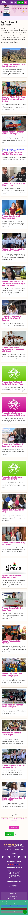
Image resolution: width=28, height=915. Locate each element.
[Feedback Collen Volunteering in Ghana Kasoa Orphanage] (14, 573)
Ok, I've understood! (14, 905)
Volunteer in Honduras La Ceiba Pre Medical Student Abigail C (13, 132)
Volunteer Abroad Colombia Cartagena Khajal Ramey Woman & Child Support (13, 349)
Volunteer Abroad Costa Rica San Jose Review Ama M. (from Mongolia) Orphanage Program (13, 283)
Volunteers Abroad (4, 2)
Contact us (11, 2)
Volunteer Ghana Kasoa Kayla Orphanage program (11, 217)
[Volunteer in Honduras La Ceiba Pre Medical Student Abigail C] (14, 130)
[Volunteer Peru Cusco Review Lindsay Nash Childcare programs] (14, 62)
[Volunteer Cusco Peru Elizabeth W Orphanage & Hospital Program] (14, 442)
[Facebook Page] (3, 857)
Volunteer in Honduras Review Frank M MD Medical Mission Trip (13, 249)
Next (12, 820)
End (16, 820)
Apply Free (20, 2)
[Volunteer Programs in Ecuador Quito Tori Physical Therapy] (14, 764)
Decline (14, 908)
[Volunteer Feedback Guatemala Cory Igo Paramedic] (14, 541)
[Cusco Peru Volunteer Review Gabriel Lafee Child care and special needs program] (14, 95)
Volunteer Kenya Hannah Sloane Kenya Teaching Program (12, 674)
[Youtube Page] (9, 857)
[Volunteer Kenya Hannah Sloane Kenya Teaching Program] (14, 672)
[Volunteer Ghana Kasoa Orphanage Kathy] (14, 508)
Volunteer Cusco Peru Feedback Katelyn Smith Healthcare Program (13, 383)
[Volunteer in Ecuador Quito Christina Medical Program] (14, 181)
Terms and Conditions (14, 899)
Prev (6, 818)
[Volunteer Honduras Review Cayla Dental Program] (14, 606)
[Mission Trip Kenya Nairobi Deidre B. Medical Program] (14, 796)
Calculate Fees (15, 2)
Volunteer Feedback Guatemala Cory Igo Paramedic (13, 543)
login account (19, 834)
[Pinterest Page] (25, 857)
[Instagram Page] (14, 857)
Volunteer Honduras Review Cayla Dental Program (12, 609)
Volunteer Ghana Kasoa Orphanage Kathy (13, 510)
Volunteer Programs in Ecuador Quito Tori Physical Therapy (13, 766)
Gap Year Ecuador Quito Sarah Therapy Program (11, 733)
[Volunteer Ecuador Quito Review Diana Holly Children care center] (14, 150)
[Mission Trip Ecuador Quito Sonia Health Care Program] (14, 703)
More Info (14, 911)
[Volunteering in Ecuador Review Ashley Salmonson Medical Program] (14, 411)
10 (25, 818)
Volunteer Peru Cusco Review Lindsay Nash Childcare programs (13, 65)
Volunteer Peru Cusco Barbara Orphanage (11, 641)
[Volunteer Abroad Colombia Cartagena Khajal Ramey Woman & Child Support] (14, 346)
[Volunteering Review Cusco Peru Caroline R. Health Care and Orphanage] (14, 314)
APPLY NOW (9, 834)
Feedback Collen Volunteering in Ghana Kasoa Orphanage (12, 576)
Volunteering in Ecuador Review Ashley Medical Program (12, 478)
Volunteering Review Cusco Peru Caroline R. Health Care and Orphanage (12, 318)
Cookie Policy (14, 896)
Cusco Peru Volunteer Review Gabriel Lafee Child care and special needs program (13, 99)
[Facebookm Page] (19, 857)
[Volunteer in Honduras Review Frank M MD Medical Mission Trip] (14, 247)
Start (3, 818)
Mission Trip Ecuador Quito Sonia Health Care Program (12, 705)
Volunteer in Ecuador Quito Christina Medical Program (13, 184)
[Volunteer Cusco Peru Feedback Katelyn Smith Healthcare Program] (14, 380)
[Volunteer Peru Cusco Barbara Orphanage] (14, 639)
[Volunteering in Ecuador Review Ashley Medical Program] (14, 475)
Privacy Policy (14, 893)
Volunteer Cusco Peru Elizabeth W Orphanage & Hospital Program (13, 445)
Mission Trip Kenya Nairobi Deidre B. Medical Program (13, 799)
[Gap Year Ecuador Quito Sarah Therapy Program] (14, 731)
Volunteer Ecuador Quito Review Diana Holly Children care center (12, 153)
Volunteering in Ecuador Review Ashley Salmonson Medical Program (13, 414)
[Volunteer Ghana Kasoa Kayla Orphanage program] (14, 214)
